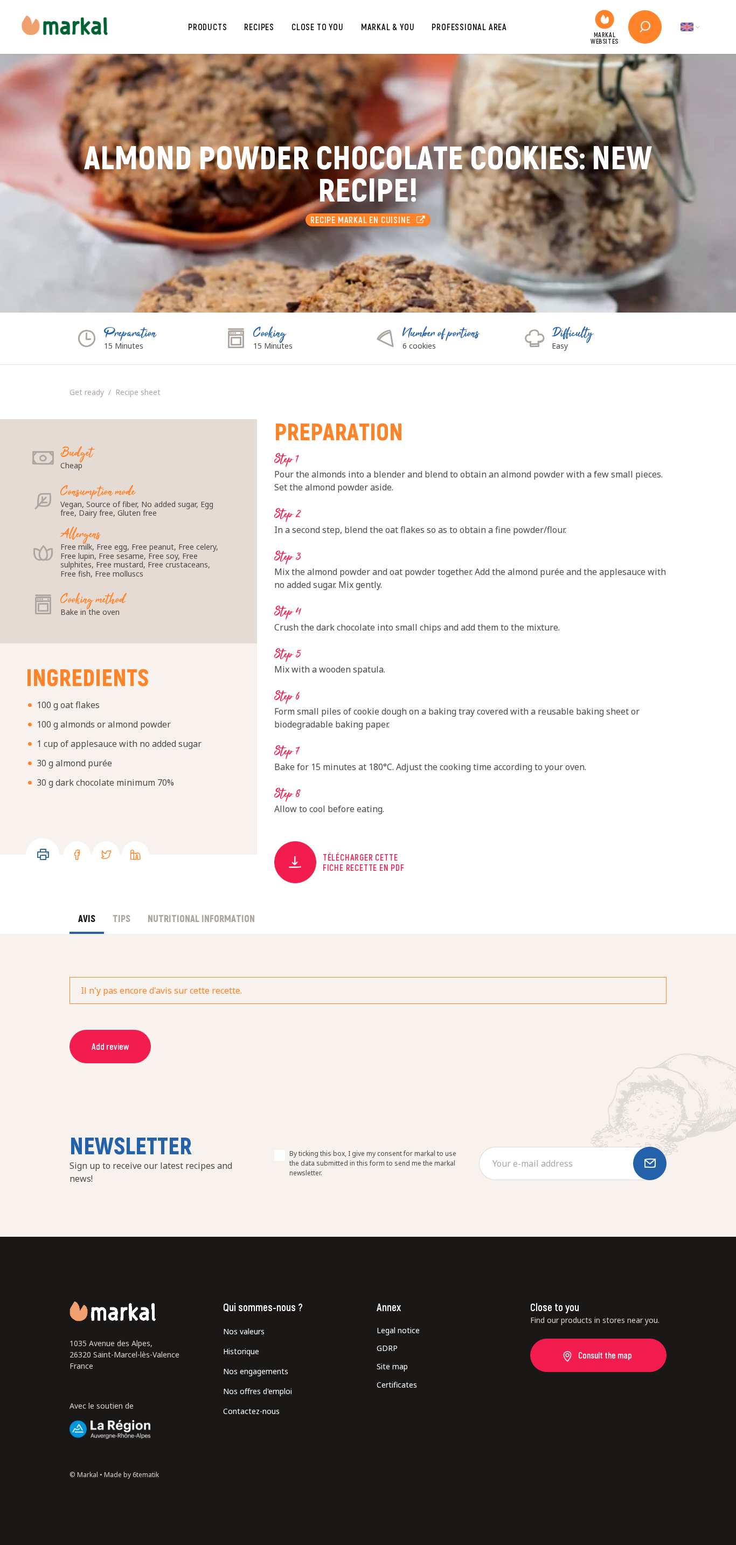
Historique (241, 1351)
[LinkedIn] (135, 854)
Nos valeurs (244, 1331)
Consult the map (605, 1355)
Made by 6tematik (131, 1474)
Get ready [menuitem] (87, 392)
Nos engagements (255, 1371)
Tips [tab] (121, 918)
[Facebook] (77, 854)
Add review (110, 1046)
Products (207, 27)
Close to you (317, 27)
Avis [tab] (86, 918)
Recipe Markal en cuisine (363, 219)
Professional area (469, 27)
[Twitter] (106, 854)
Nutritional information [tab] (201, 918)
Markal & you (388, 27)
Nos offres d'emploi (257, 1391)
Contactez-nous (251, 1411)
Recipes (259, 27)
